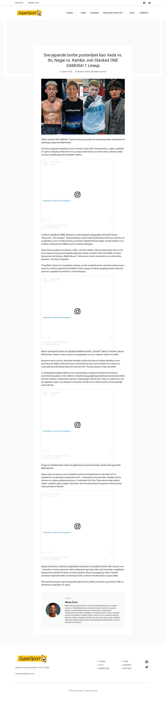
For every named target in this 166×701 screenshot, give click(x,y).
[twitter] (149, 3)
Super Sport (79, 691)
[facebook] (144, 3)
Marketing (33, 3)
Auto (132, 13)
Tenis (83, 13)
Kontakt (19, 3)
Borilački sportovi (113, 13)
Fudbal (69, 13)
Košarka (94, 13)
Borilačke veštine (82, 71)
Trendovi (143, 13)
